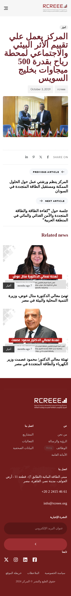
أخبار (64, 27)
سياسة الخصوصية (55, 573)
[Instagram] (15, 559)
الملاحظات (33, 573)
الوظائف (56, 448)
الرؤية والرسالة (57, 441)
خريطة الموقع (14, 573)
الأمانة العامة (59, 454)
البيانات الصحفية (23, 448)
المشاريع (28, 434)
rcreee (61, 89)
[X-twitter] (6, 559)
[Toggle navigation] (14, 8)
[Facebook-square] (34, 559)
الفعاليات (28, 441)
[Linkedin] (25, 559)
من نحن (62, 434)
